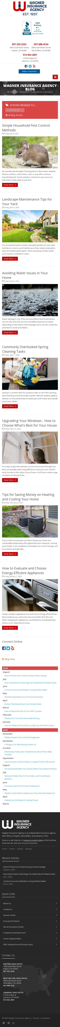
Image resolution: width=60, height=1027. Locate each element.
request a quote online (33, 840)
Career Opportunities (12, 938)
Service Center (9, 915)
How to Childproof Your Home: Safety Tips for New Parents (29, 725)
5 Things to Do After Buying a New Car (20, 744)
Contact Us (7, 909)
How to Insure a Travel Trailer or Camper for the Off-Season (29, 761)
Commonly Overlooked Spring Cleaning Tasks (25, 349)
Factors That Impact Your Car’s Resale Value (22, 704)
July (4, 679)
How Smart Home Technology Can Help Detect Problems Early (30, 682)
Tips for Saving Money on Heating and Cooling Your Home (28, 496)
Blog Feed (10, 659)
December (8, 733)
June (5, 686)
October (7, 748)
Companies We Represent (14, 932)
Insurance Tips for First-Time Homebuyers (22, 786)
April (5, 700)
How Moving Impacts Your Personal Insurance (23, 697)
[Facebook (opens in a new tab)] (26, 66)
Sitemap (28, 849)
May (5, 693)
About (11, 849)
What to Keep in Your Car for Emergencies (22, 737)
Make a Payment (29, 71)
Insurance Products (11, 921)
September (8, 758)
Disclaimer (45, 1018)
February (7, 714)
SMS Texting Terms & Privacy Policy (18, 944)
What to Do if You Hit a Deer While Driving (21, 718)
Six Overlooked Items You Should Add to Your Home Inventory (30, 768)
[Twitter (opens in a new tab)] (30, 66)
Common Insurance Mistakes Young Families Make (25, 690)
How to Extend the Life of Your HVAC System (23, 711)
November (8, 741)
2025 (5, 730)
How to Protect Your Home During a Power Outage (25, 675)
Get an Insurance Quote (13, 927)
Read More (9, 184)
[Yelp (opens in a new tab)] (34, 66)
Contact (20, 849)
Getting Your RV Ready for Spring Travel (21, 800)
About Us (7, 903)
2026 (5, 668)
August (6, 672)
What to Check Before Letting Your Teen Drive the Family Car (29, 793)
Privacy (36, 1018)
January (6, 722)
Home (4, 849)
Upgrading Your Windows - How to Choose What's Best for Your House (29, 423)
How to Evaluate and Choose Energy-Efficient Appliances (24, 570)
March (6, 707)
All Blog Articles (15, 115)
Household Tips (13, 110)
